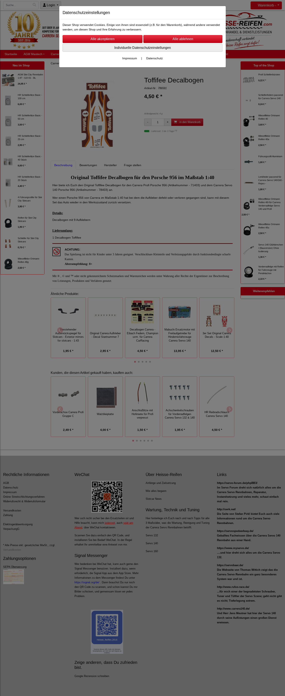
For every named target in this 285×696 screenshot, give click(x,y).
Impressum (129, 58)
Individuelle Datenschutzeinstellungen (142, 47)
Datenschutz (154, 58)
